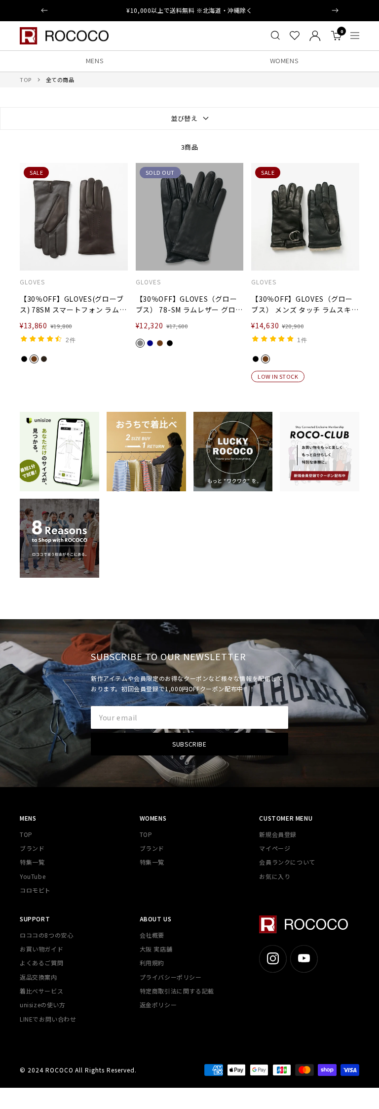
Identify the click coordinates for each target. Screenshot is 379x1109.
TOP (26, 79)
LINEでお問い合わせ (48, 1019)
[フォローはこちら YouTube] (303, 958)
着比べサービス (41, 991)
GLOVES (32, 281)
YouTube (32, 876)
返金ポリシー (158, 1004)
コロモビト (35, 890)
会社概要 (152, 935)
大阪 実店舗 (156, 949)
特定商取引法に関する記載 (177, 991)
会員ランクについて (287, 862)
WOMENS (284, 60)
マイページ (274, 848)
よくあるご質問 (41, 962)
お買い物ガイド (41, 949)
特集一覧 (32, 862)
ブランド (32, 848)
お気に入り (274, 876)
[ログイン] (315, 36)
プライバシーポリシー (171, 977)
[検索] (275, 35)
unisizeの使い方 (43, 1004)
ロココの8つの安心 (46, 935)
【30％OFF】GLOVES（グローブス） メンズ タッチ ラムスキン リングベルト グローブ (304, 305)
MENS (95, 60)
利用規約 (152, 962)
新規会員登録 (278, 834)
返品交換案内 (38, 977)
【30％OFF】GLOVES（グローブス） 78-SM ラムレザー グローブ (189, 305)
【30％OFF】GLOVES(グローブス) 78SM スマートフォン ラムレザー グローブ (73, 305)
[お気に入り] (295, 35)
